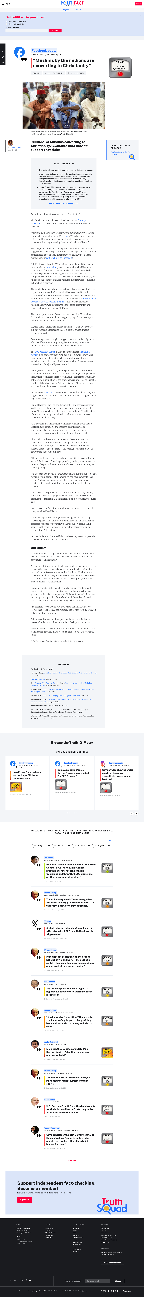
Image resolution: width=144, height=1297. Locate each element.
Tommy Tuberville (51, 1128)
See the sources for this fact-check (64, 204)
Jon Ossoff (48, 858)
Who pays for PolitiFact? (109, 1235)
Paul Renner (49, 982)
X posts (47, 921)
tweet (66, 236)
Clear (110, 840)
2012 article (50, 267)
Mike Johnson (49, 1235)
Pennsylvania (77, 1244)
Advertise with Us (106, 1237)
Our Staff (104, 1230)
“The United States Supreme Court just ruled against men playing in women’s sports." (68, 1080)
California (76, 1228)
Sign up (118, 1281)
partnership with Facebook (59, 258)
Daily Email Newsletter (15, 24)
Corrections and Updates (109, 1240)
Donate (138, 4)
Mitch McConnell (50, 1233)
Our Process (105, 1228)
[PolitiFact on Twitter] (22, 1280)
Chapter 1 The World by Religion (46, 683)
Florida (75, 1230)
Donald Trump (50, 892)
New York (76, 1240)
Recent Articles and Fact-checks (111, 1252)
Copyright (42, 1291)
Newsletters (105, 1242)
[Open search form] (13, 4)
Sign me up (24, 1200)
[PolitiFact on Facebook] (26, 1280)
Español (78, 10)
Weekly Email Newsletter (16, 22)
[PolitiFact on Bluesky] (30, 1280)
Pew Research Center (45, 352)
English (66, 10)
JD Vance (47, 1230)
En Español (104, 1233)
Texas (74, 1247)
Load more (72, 1160)
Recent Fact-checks (107, 1255)
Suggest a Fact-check (112, 1263)
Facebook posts (44, 50)
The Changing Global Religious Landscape (64, 696)
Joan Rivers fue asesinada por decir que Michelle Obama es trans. (27, 775)
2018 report (49, 392)
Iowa (74, 1233)
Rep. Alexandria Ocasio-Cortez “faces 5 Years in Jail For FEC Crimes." (73, 772)
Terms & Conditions (19, 1291)
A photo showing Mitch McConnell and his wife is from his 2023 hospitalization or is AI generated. (69, 931)
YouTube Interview (38, 679)
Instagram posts (116, 763)
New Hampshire (78, 1237)
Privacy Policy (32, 1291)
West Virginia (77, 1249)
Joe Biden (48, 1237)
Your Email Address (12, 27)
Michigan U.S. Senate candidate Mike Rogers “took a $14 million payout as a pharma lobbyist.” (68, 1052)
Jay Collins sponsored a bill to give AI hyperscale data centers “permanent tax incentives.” (69, 991)
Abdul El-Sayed (51, 1042)
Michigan (76, 1235)
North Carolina (77, 1242)
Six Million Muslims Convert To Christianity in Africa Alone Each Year (69, 673)
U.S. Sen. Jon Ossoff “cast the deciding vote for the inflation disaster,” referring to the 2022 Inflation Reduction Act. (71, 1109)
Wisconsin (76, 1251)
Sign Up (55, 30)
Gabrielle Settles (15, 147)
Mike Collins (49, 1099)
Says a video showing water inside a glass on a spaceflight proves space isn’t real (117, 774)
